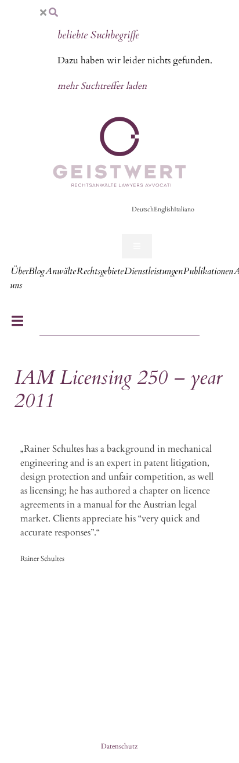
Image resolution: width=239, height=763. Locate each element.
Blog (36, 271)
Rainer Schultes (42, 558)
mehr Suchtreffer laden (102, 86)
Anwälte (60, 271)
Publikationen (208, 271)
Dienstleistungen (153, 271)
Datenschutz (119, 746)
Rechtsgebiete (100, 271)
